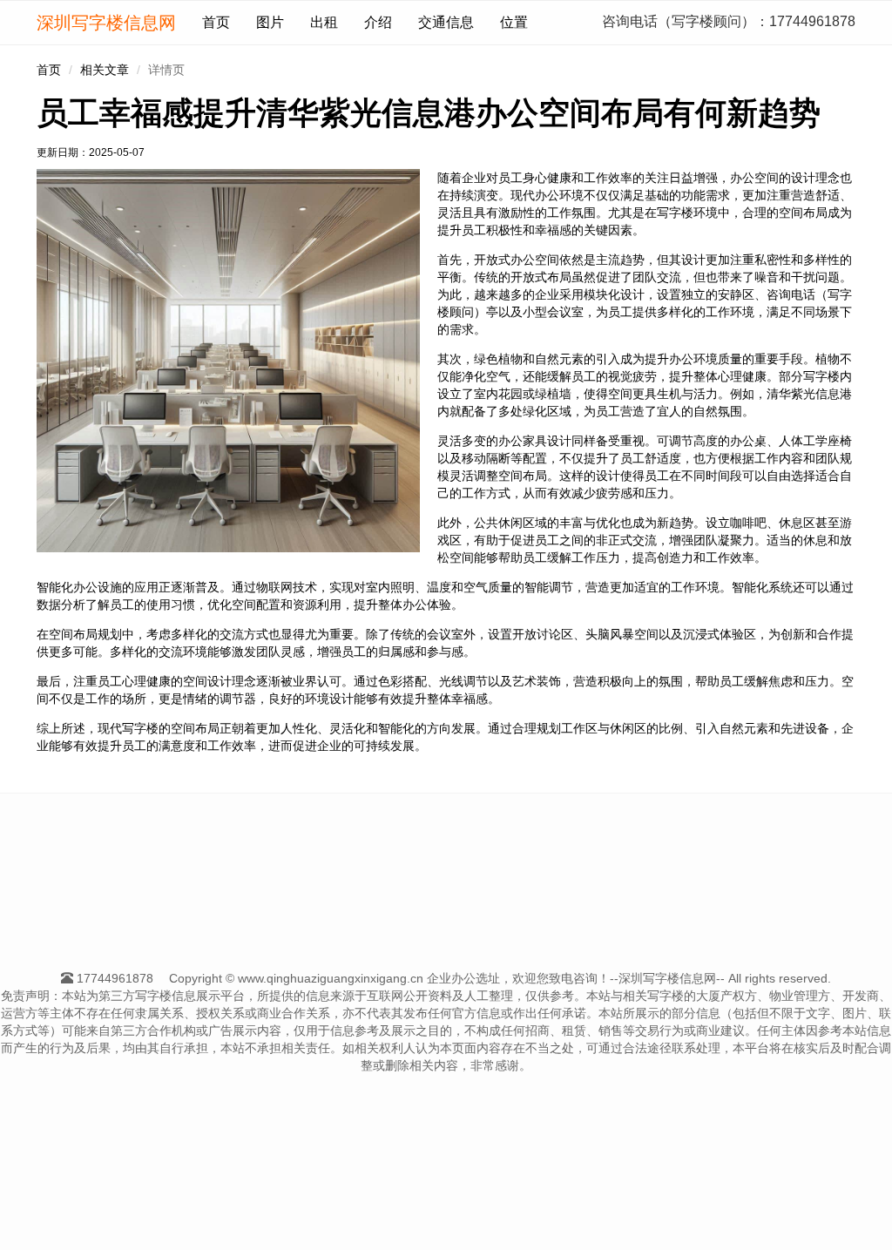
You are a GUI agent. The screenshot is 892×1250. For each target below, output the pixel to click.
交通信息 (446, 22)
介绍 (378, 22)
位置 (514, 22)
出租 (324, 22)
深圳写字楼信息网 (106, 22)
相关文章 (104, 70)
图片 (270, 22)
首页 (216, 22)
